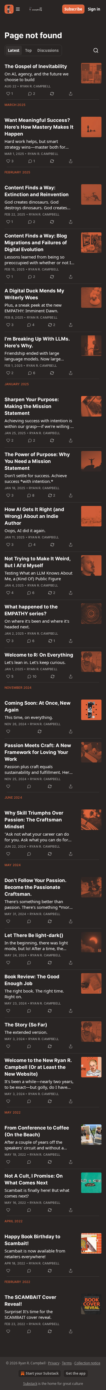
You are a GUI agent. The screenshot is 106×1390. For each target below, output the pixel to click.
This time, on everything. (29, 717)
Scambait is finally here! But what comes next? (37, 1193)
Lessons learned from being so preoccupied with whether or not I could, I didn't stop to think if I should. (38, 259)
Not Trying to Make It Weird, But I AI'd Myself (37, 562)
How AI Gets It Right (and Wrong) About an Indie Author (34, 516)
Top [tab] (28, 50)
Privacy (53, 1363)
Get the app (76, 1373)
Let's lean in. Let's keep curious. (35, 662)
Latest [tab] (14, 50)
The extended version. (26, 1032)
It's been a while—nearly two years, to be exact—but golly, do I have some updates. (39, 1084)
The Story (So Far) (26, 1025)
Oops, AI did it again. (25, 530)
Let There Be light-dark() (34, 935)
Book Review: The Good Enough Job (32, 980)
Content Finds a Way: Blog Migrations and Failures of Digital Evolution (36, 242)
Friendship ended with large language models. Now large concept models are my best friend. (39, 356)
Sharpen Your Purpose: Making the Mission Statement (32, 406)
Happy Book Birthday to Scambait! (32, 1240)
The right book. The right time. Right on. (34, 993)
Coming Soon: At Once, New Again (37, 706)
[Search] (95, 50)
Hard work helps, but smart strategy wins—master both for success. (35, 144)
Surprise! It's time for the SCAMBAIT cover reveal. (29, 1314)
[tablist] (33, 50)
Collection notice (87, 1363)
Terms (67, 1363)
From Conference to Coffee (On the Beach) (37, 1131)
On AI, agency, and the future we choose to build (36, 76)
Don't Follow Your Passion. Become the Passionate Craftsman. (35, 887)
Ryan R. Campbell (35, 86)
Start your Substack (42, 1373)
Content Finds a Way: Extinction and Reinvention (37, 191)
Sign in (94, 9)
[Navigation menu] (12, 9)
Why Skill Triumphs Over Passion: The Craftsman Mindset (34, 819)
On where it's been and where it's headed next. (37, 624)
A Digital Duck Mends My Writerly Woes (34, 294)
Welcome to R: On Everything (39, 655)
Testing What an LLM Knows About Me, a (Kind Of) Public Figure (38, 575)
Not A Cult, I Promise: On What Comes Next (34, 1179)
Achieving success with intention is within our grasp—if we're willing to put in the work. (39, 423)
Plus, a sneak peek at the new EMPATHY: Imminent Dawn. (33, 307)
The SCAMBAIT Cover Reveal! (30, 1300)
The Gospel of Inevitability (36, 66)
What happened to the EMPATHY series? (31, 610)
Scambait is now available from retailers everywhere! (35, 1253)
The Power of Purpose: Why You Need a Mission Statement (37, 461)
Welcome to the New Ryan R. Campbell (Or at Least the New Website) (38, 1067)
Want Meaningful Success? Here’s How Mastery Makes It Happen (39, 127)
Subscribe (73, 9)
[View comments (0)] (29, 786)
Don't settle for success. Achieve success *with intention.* (36, 478)
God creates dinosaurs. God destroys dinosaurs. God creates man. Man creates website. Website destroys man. (39, 204)
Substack (30, 1383)
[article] (53, 80)
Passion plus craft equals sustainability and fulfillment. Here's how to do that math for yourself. (39, 769)
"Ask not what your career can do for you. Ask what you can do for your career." (37, 836)
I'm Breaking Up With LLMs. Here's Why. (37, 342)
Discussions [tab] (48, 50)
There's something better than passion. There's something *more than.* (38, 904)
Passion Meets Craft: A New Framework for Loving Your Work (38, 752)
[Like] (8, 731)
